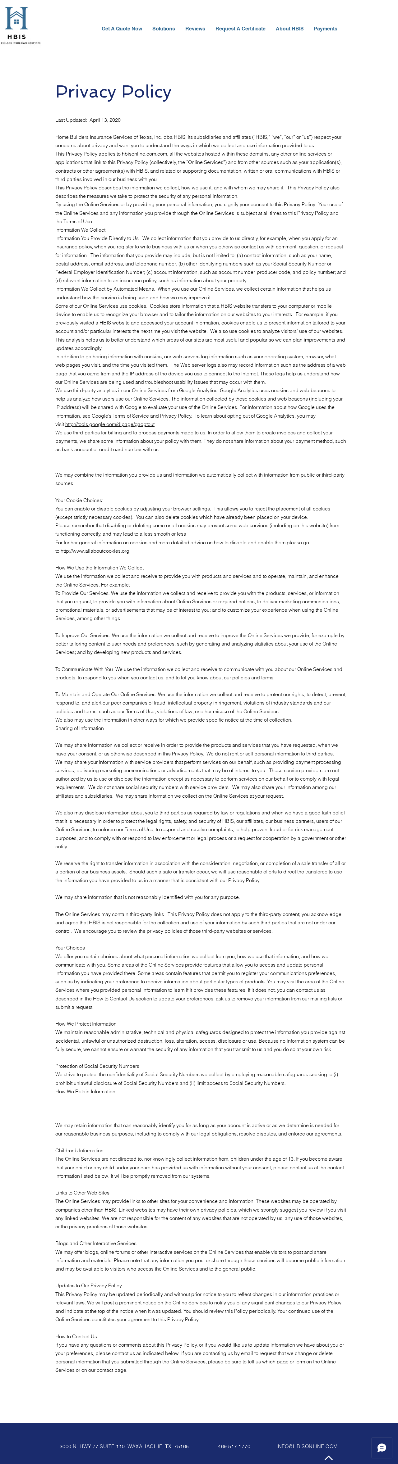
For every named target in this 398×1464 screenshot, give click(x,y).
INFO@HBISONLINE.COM (306, 1446)
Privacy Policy (175, 416)
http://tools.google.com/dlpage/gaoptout (110, 424)
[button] (290, 29)
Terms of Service (131, 416)
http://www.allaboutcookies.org (95, 551)
